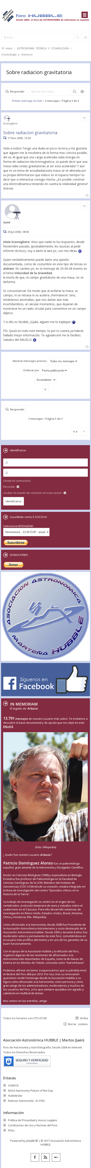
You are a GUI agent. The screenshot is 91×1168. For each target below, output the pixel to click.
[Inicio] (45, 15)
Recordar (9, 487)
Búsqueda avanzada (82, 91)
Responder (17, 91)
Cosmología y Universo (17, 54)
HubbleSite (15, 1096)
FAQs (11, 1130)
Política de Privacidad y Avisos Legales (32, 1120)
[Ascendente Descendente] (45, 380)
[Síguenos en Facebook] (35, 1157)
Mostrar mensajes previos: (30, 361)
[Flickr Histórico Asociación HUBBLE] (56, 1157)
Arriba (84, 1018)
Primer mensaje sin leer (27, 101)
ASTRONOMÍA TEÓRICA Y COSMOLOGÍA (43, 48)
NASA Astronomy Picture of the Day (30, 1090)
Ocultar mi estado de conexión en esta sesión (33, 493)
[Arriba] (86, 195)
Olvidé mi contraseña (16, 481)
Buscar (74, 91)
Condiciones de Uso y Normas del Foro (33, 1125)
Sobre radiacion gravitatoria (39, 72)
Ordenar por (31, 370)
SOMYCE (13, 1085)
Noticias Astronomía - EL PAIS (26, 1101)
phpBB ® (32, 1141)
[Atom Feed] (45, 1157)
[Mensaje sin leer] (5, 138)
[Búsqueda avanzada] (85, 37)
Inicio (9, 48)
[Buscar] (77, 37)
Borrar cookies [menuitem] (78, 1024)
